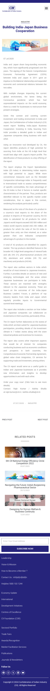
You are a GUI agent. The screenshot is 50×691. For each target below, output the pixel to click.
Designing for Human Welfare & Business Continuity (25, 510)
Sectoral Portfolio (9, 627)
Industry (25, 22)
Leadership (6, 558)
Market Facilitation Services (13, 647)
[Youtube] (23, 673)
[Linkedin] (18, 673)
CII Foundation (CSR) (10, 618)
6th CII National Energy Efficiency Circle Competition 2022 (25, 462)
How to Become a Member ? (14, 571)
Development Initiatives (11, 605)
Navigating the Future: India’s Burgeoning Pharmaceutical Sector (25, 486)
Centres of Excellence (11, 612)
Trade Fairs (6, 634)
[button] (46, 8)
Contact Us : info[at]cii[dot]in (14, 577)
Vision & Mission (8, 564)
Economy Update (9, 593)
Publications (6, 653)
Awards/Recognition (10, 640)
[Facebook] (3, 673)
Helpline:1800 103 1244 (11, 583)
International (7, 599)
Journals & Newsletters (12, 660)
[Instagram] (8, 673)
